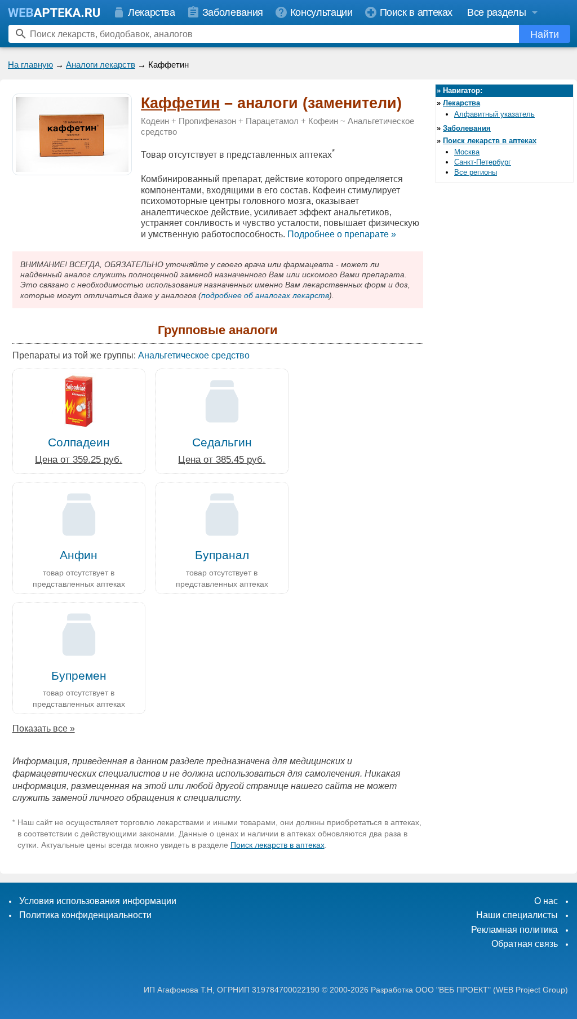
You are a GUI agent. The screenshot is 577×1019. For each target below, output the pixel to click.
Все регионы (475, 172)
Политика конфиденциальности (85, 915)
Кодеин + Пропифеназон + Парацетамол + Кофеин (239, 121)
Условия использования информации (97, 901)
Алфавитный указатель (494, 114)
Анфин (78, 554)
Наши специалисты (517, 915)
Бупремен (78, 675)
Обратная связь (524, 944)
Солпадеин (79, 442)
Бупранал (222, 554)
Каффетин (180, 103)
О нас (546, 901)
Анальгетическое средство (194, 355)
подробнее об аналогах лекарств (265, 295)
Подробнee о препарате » (341, 234)
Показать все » (43, 728)
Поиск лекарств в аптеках (277, 844)
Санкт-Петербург (482, 162)
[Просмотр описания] (72, 169)
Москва (467, 152)
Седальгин (222, 442)
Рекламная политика (514, 929)
